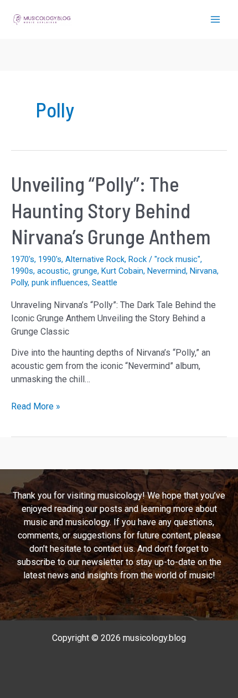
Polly (19, 283)
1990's (49, 259)
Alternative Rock (95, 259)
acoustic (53, 271)
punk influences (60, 283)
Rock (137, 259)
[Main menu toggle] (215, 19)
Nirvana (203, 271)
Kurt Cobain (122, 271)
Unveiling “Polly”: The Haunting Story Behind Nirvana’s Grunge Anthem (111, 210)
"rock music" (177, 259)
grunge (85, 271)
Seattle (104, 283)
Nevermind (166, 271)
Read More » (35, 407)
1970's (22, 259)
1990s (22, 271)
